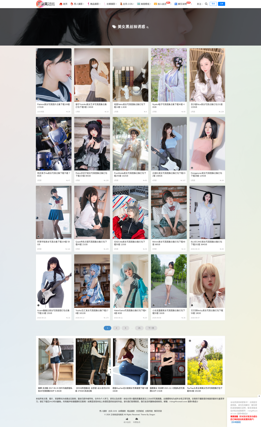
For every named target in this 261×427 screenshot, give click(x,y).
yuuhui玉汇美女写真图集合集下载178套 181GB (92, 311)
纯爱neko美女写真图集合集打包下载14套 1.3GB (129, 105)
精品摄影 (94, 4)
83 (146, 180)
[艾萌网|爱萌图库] (45, 7)
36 (184, 318)
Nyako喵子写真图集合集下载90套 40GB (168, 105)
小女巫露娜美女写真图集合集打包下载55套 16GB (168, 311)
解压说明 (184, 3)
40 (184, 112)
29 (69, 112)
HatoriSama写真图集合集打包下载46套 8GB (130, 311)
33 (146, 249)
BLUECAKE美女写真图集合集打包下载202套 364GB (206, 243)
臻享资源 (158, 411)
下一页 (151, 328)
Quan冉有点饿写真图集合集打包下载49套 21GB (91, 243)
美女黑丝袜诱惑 (131, 27)
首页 (65, 4)
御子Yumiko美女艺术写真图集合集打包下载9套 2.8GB (91, 105)
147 (183, 180)
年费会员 (136, 422)
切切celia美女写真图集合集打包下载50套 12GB (129, 243)
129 (222, 112)
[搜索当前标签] (148, 27)
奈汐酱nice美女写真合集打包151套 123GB (207, 105)
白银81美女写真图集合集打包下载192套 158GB (168, 174)
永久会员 (127, 422)
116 (68, 249)
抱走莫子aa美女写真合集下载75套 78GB (53, 174)
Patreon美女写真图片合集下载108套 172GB (53, 105)
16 (69, 318)
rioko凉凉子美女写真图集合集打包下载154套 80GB (91, 174)
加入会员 (163, 3)
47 (69, 180)
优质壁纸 (140, 411)
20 (146, 318)
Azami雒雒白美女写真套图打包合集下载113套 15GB (53, 311)
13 (184, 249)
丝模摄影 (111, 4)
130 (107, 180)
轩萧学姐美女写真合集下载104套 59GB (53, 243)
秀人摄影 (78, 4)
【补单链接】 (236, 422)
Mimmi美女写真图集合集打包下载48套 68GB (168, 243)
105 (107, 249)
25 (139, 328)
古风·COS (128, 4)
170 (107, 318)
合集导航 (149, 411)
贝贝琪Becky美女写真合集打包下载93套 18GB (207, 311)
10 (107, 112)
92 (222, 249)
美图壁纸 (145, 4)
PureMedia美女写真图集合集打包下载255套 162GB (130, 174)
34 (222, 180)
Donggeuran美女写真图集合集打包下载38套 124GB (206, 174)
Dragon (152, 415)
